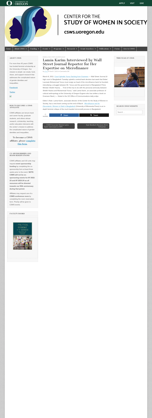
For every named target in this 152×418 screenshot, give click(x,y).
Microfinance (60, 57)
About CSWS (19, 49)
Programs (58, 49)
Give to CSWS (129, 49)
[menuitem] (123, 3)
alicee (46, 71)
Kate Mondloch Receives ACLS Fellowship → (97, 126)
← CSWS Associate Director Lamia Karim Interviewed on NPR (56, 126)
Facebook (14, 88)
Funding (33, 49)
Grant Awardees (87, 49)
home (9, 49)
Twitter (12, 92)
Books (45, 57)
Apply (122, 3)
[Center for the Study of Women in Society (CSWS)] (76, 26)
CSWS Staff (51, 57)
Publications (104, 49)
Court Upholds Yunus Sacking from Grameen (71, 76)
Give (142, 3)
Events (45, 49)
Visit (132, 3)
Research (71, 49)
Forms (117, 49)
